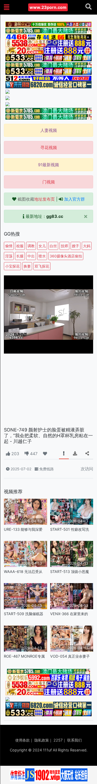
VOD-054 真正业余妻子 (70, 656)
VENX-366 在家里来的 (69, 614)
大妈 (86, 246)
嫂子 (75, 246)
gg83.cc (54, 216)
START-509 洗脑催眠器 (23, 614)
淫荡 (8, 256)
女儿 (42, 246)
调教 (31, 246)
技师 (64, 246)
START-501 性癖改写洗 (69, 529)
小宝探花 (12, 266)
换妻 (27, 266)
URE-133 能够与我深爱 (23, 529)
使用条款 (22, 740)
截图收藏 (36, 199)
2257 (58, 740)
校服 (20, 246)
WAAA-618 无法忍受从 (23, 571)
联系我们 (74, 740)
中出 (31, 256)
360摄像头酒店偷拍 (66, 256)
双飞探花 (42, 266)
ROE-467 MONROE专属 (24, 656)
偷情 (8, 246)
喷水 (42, 256)
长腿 (20, 256)
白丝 (53, 246)
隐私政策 (41, 740)
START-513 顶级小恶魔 (69, 571)
